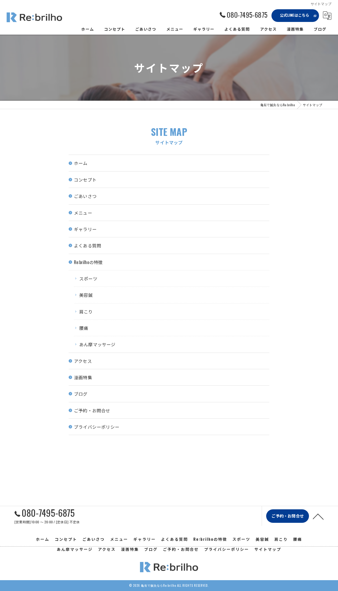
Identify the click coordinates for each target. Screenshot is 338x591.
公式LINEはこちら (294, 15)
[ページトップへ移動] (318, 516)
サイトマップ (267, 549)
